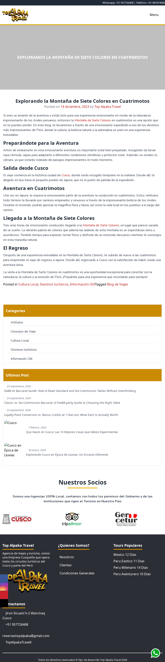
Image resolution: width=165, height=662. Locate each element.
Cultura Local (28, 284)
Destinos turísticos (54, 284)
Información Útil (82, 284)
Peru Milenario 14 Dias (130, 567)
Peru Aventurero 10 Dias (132, 574)
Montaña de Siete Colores (92, 120)
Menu (154, 15)
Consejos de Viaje (23, 331)
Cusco (66, 175)
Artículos (17, 322)
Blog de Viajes (117, 284)
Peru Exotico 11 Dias (128, 561)
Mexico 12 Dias (124, 554)
